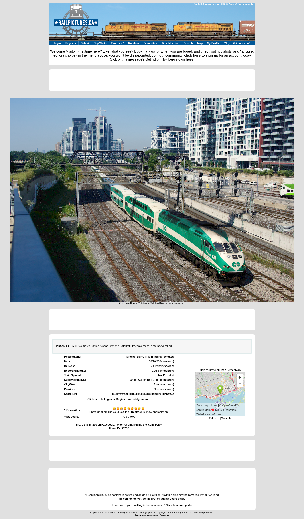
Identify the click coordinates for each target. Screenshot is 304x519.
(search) (168, 361)
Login (57, 43)
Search (188, 43)
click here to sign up (201, 55)
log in (141, 505)
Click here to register (179, 505)
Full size (214, 418)
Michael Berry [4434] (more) (144, 356)
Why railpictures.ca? (237, 43)
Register (70, 43)
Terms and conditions (147, 515)
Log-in (123, 412)
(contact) (168, 356)
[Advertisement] (152, 80)
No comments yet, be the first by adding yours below (152, 498)
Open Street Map (230, 370)
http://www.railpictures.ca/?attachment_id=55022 (143, 393)
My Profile (213, 43)
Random (133, 43)
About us (165, 515)
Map (200, 43)
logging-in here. (181, 59)
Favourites (150, 43)
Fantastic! (117, 43)
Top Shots (100, 43)
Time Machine (170, 43)
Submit (85, 43)
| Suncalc (225, 418)
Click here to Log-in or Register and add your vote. (119, 399)
